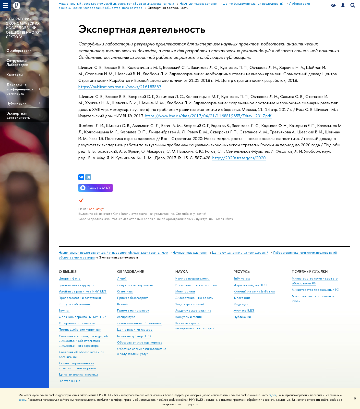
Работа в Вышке (69, 381)
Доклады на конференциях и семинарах (20, 88)
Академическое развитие (193, 310)
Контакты (14, 74)
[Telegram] (88, 177)
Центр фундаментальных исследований (240, 252)
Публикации (16, 103)
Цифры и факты (70, 278)
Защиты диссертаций (189, 304)
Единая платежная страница (78, 374)
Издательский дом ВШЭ (250, 285)
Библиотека (242, 278)
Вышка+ (122, 304)
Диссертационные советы (194, 298)
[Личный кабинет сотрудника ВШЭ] (343, 5)
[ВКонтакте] (81, 177)
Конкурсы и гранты (188, 317)
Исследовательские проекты (196, 285)
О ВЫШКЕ (67, 271)
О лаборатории (18, 50)
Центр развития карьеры (135, 329)
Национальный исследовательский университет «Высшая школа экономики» (113, 252)
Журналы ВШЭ (244, 310)
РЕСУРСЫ (242, 271)
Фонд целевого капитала (77, 323)
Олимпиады (125, 291)
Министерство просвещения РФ (315, 290)
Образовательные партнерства (139, 342)
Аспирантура (126, 317)
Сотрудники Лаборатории (17, 62)
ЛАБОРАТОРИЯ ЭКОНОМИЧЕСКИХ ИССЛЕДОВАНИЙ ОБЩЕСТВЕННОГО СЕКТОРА (23, 28)
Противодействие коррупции (80, 329)
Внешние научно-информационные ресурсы (195, 325)
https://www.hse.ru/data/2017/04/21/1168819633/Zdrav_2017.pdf (208, 115)
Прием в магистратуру (133, 310)
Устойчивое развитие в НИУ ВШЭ (83, 291)
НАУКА (181, 271)
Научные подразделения (190, 252)
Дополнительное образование (139, 323)
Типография (242, 298)
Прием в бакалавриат (132, 298)
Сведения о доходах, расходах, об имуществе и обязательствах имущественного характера (83, 341)
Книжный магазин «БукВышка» (254, 291)
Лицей (122, 278)
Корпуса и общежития (75, 304)
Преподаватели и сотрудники (80, 298)
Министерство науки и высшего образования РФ (315, 280)
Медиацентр (243, 304)
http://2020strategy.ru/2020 (239, 158)
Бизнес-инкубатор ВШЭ (134, 336)
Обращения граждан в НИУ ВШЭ (82, 317)
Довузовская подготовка (135, 285)
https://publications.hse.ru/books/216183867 (119, 86)
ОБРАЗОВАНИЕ (130, 271)
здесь (272, 395)
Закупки (64, 310)
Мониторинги (185, 291)
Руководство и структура (76, 285)
